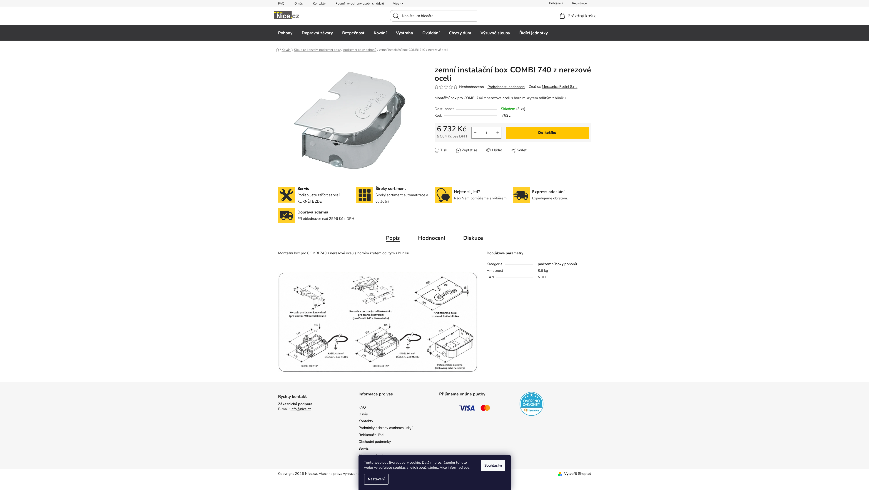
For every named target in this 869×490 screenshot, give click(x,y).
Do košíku (547, 132)
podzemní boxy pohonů (557, 264)
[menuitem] (285, 33)
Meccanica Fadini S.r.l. (560, 86)
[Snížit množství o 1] (475, 132)
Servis (364, 448)
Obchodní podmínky (375, 441)
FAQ (281, 3)
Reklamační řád (371, 434)
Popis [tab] (393, 238)
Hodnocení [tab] (431, 238)
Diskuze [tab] (473, 238)
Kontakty (319, 3)
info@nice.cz (301, 409)
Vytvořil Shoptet (577, 473)
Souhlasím (493, 465)
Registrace (579, 3)
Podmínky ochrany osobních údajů (360, 3)
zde (466, 467)
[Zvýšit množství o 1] (497, 132)
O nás (298, 3)
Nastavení (376, 479)
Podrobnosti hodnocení (506, 86)
